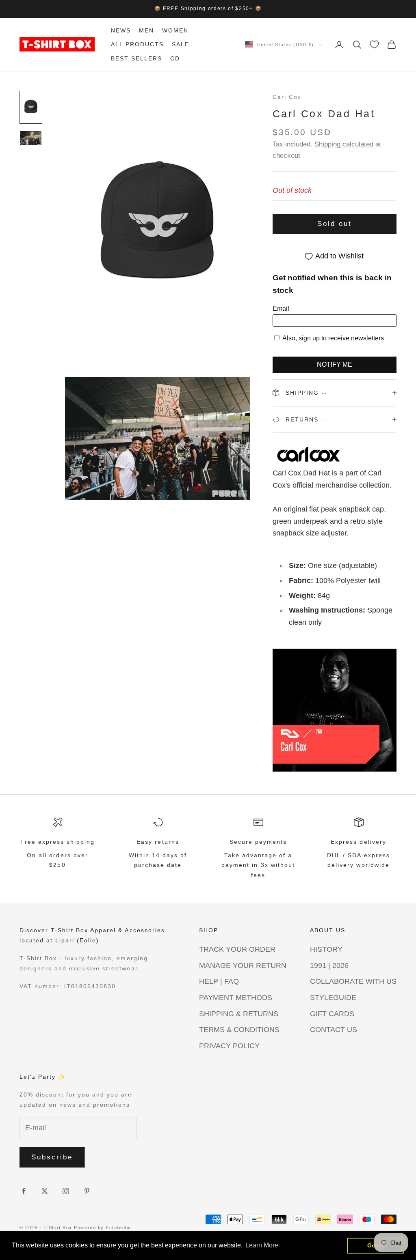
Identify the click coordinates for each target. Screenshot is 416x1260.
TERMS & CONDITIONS (239, 1030)
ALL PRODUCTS (137, 44)
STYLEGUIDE (333, 997)
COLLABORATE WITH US (353, 981)
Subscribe (52, 1157)
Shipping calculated (343, 144)
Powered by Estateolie (102, 1227)
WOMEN (175, 30)
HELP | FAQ (219, 981)
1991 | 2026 (329, 965)
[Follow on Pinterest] (87, 1191)
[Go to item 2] (31, 138)
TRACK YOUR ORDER (237, 949)
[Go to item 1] (31, 107)
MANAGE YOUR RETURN (242, 965)
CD (175, 58)
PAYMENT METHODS (235, 997)
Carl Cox (287, 97)
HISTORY (326, 949)
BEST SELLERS (136, 58)
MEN (146, 30)
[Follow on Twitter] (45, 1191)
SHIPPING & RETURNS (238, 1014)
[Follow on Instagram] (66, 1191)
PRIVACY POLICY (229, 1046)
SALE (180, 44)
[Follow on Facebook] (24, 1191)
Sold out (334, 224)
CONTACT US (333, 1030)
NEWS (121, 30)
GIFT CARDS (332, 1014)
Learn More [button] (261, 1245)
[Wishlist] (374, 44)
